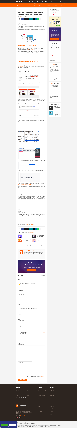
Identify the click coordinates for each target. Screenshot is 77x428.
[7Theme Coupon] (51, 108)
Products (46, 1)
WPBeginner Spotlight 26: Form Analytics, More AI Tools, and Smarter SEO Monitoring (54, 70)
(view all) (58, 104)
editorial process (20, 246)
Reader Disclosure (29, 16)
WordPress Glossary (53, 390)
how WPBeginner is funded (26, 245)
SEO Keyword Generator (41, 392)
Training (41, 1)
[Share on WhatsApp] (38, 19)
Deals (37, 1)
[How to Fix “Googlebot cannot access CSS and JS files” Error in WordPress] (34, 19)
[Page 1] (53, 101)
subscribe (42, 376)
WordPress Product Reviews (54, 392)
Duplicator (51, 405)
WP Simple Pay (52, 406)
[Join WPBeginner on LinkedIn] (56, 14)
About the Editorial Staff (28, 250)
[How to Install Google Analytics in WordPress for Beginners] (20, 240)
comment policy (25, 359)
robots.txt (30, 125)
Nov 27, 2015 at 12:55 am (21, 291)
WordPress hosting (27, 423)
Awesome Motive (22, 423)
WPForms (39, 406)
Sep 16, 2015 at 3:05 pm (23, 333)
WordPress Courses (53, 389)
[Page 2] (54, 101)
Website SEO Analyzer (41, 395)
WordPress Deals (52, 393)
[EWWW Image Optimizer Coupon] (51, 113)
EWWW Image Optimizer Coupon (56, 111)
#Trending (50, 1)
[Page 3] (55, 101)
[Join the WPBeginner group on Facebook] (51, 14)
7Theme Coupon (56, 106)
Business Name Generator (42, 389)
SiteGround (33, 423)
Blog (29, 1)
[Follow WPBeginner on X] (53, 12)
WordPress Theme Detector (42, 390)
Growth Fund (29, 395)
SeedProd (39, 414)
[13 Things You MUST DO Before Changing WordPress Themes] (34, 240)
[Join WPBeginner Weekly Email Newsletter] (58, 14)
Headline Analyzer (41, 393)
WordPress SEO (52, 395)
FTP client (33, 127)
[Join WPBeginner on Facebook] (51, 12)
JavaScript (31, 49)
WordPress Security (53, 397)
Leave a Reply (43, 275)
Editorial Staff (20, 16)
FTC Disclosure (29, 392)
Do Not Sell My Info (30, 393)
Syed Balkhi (18, 410)
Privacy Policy (29, 389)
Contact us (17, 395)
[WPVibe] (55, 22)
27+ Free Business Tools (41, 398)
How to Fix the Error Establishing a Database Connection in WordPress (26, 236)
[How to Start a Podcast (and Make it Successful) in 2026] (34, 236)
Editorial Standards (18, 390)
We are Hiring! (22, 415)
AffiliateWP (51, 416)
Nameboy (39, 416)
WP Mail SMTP (40, 411)
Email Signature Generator (42, 397)
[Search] (60, 1)
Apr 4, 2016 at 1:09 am (21, 280)
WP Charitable (52, 414)
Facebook (32, 224)
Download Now (31, 270)
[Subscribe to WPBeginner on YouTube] (56, 12)
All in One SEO (40, 408)
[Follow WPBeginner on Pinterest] (53, 14)
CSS (28, 49)
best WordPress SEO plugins (33, 221)
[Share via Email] (40, 19)
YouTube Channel (35, 223)
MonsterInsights (40, 409)
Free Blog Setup (52, 398)
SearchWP (51, 409)
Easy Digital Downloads (53, 408)
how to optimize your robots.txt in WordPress (24, 184)
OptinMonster (40, 405)
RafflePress (51, 411)
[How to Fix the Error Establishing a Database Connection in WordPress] (20, 236)
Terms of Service (29, 390)
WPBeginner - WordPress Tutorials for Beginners (19, 1)
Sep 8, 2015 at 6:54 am (21, 344)
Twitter (28, 224)
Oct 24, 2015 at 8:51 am (21, 305)
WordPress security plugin (24, 53)
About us (17, 389)
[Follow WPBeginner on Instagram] (58, 12)
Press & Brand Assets (19, 393)
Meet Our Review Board (19, 392)
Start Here (33, 1)
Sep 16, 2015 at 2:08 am (21, 320)
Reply (19, 285)
